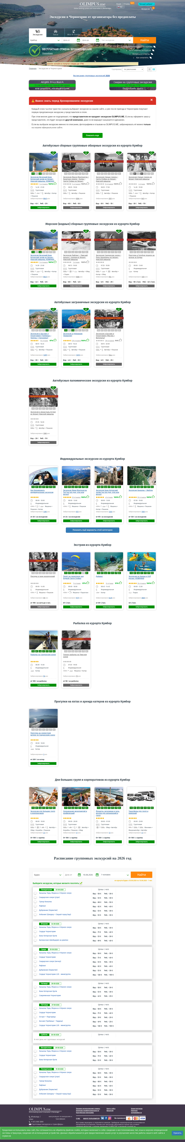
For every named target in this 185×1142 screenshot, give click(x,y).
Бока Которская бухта (48, 936)
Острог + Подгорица (47, 1017)
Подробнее (47, 53)
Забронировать (43, 207)
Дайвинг (99, 576)
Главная (32, 68)
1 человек (105, 874)
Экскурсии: (147, 8)
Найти (144, 40)
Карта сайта (111, 1108)
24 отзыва (109, 583)
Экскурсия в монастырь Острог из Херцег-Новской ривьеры (43, 413)
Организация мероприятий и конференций (75, 812)
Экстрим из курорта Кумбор (92, 545)
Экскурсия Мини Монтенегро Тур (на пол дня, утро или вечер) (75, 492)
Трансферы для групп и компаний (138, 812)
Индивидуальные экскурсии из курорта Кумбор (92, 459)
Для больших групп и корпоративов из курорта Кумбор (92, 779)
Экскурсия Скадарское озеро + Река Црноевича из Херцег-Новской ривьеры (108, 257)
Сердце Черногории (47, 931)
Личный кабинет (146, 4)
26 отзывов (141, 583)
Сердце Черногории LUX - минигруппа (55, 974)
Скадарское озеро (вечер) (50, 961)
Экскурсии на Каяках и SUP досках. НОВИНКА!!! (140, 577)
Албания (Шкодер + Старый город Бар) (55, 914)
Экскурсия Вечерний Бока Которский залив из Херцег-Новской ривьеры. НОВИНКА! (42, 179)
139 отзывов (76, 341)
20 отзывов (76, 497)
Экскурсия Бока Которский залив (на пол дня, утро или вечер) (107, 492)
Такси (55, 34)
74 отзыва (77, 583)
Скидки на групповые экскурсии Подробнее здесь (133, 85)
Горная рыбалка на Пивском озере (75, 656)
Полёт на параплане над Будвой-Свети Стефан (73, 577)
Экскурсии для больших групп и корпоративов (42, 812)
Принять (177, 1133)
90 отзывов (141, 497)
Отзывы (128, 4)
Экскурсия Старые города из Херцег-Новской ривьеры (140, 178)
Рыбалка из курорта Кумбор (92, 623)
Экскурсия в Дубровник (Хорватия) (72, 335)
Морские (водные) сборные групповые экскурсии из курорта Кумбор (92, 224)
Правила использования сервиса (88, 1108)
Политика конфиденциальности (87, 1111)
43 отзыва (109, 497)
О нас (78, 1118)
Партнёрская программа (85, 1113)
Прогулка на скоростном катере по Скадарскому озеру (42, 734)
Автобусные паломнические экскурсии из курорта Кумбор (92, 380)
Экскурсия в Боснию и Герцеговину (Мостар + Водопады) (105, 336)
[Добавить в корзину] (53, 153)
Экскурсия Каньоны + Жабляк (141, 490)
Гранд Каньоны (45, 902)
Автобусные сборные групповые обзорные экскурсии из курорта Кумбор (92, 145)
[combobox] (45, 40)
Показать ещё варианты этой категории (93, 530)
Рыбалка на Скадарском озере (43, 655)
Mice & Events (73, 34)
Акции (118, 4)
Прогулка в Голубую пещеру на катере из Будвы (142, 256)
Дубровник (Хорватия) (48, 910)
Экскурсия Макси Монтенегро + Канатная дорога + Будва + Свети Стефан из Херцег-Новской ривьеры (76, 180)
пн (33, 174)
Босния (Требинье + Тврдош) (51, 1021)
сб (51, 174)
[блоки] (149, 69)
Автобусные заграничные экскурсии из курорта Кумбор (92, 302)
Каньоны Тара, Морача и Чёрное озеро (55, 893)
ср (40, 174)
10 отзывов (109, 184)
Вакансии (110, 1111)
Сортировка (116, 69)
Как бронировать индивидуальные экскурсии (41, 491)
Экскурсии (38, 34)
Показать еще (92, 135)
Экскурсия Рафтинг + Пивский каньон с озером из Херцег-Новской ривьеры (75, 257)
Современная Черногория (50, 995)
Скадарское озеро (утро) (49, 897)
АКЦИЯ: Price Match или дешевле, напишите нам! (52, 85)
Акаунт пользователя (91, 1118)
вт (37, 174)
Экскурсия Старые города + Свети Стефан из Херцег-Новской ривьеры (107, 179)
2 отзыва (141, 184)
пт (47, 174)
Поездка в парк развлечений (42, 576)
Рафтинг (42, 906)
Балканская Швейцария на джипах (53, 940)
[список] (154, 69)
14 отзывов (43, 184)
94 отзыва (44, 341)
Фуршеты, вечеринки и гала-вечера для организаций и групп (108, 813)
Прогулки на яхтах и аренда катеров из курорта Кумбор (92, 701)
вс (54, 174)
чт (44, 174)
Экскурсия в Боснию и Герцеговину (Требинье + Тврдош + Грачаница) (40, 336)
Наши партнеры (136, 1108)
